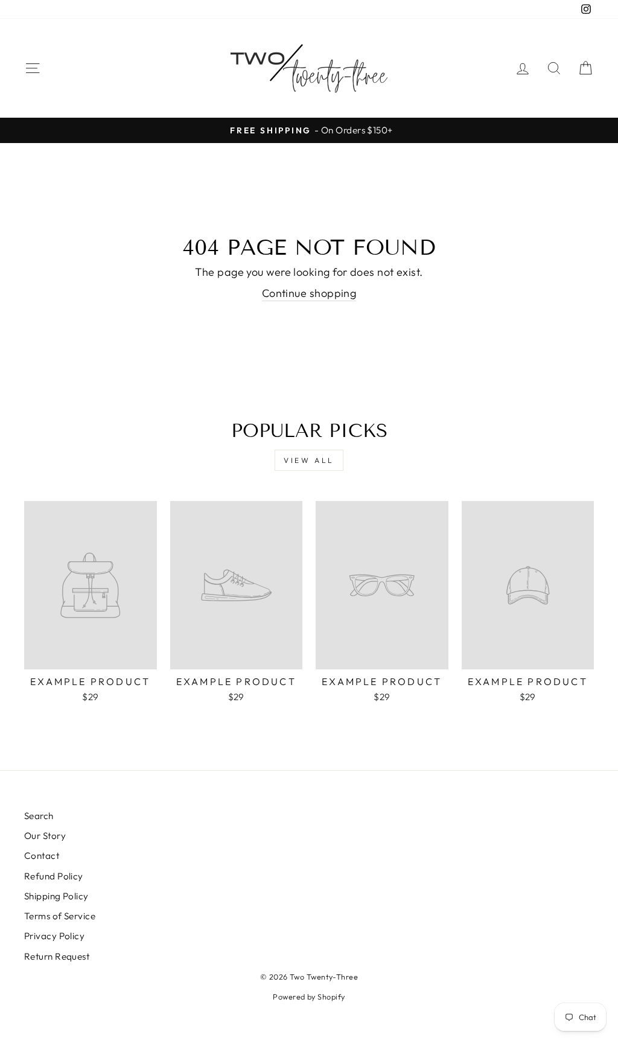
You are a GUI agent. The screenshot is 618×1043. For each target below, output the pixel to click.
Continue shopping (309, 293)
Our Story (45, 835)
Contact (41, 855)
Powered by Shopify (309, 996)
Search (39, 815)
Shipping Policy (56, 896)
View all (309, 460)
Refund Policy (53, 876)
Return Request (56, 956)
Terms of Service (59, 916)
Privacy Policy (54, 936)
